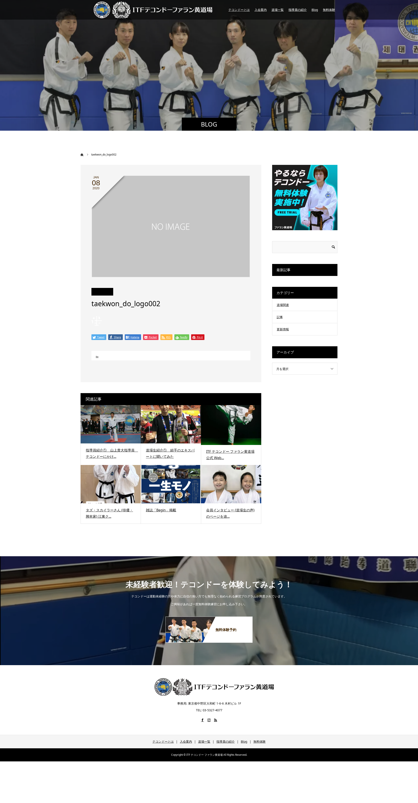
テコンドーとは (239, 10)
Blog (315, 10)
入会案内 (261, 10)
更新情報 (283, 329)
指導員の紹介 (297, 10)
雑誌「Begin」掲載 (161, 510)
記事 (280, 317)
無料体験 (329, 10)
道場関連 (283, 305)
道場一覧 (277, 10)
